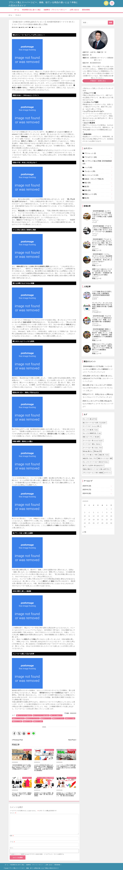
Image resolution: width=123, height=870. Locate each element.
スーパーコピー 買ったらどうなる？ (93, 440)
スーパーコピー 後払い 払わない (92, 444)
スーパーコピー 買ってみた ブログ (92, 447)
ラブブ (94, 299)
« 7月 (84, 532)
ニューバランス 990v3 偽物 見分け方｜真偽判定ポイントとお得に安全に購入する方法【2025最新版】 (66, 767)
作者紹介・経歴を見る (98, 81)
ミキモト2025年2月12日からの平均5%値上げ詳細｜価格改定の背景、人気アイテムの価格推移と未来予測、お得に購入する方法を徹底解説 (44, 767)
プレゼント (36, 27)
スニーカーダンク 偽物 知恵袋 (41, 715)
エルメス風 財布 (89, 123)
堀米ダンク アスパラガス (33, 718)
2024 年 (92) (87, 493)
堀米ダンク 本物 (17, 721)
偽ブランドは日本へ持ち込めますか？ (93, 465)
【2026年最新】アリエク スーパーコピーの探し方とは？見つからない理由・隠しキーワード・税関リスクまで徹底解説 (102, 242)
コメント (13, 813)
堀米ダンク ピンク (46, 718)
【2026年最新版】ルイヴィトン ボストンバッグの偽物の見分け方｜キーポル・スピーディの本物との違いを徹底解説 (102, 214)
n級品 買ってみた (104, 454)
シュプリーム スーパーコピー (94, 111)
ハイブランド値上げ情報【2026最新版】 (45, 778)
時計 (87, 182)
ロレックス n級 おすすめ (90, 419)
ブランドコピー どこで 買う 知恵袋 (93, 472)
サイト (11, 848)
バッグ (88, 167)
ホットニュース (91, 175)
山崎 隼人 (22, 27)
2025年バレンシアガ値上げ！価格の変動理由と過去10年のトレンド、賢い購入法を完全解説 (66, 794)
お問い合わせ (74, 10)
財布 (87, 190)
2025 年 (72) (87, 489)
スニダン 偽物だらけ (57, 715)
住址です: (86, 63)
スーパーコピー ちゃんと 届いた (92, 426)
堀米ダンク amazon (19, 718)
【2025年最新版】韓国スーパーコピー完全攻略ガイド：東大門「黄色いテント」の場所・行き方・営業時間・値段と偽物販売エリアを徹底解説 (102, 332)
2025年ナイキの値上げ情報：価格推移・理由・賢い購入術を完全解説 (43, 794)
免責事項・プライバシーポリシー (55, 10)
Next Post (71, 740)
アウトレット (90, 153)
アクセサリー (49, 750)
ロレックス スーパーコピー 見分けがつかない (96, 462)
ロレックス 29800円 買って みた (92, 433)
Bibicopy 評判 (98, 451)
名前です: (86, 52)
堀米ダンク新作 (28, 721)
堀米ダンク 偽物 (70, 718)
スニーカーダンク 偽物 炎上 (24, 715)
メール (12, 841)
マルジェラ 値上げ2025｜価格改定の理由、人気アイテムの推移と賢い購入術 (22, 794)
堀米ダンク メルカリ (59, 718)
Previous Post (18, 740)
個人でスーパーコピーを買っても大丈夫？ (95, 422)
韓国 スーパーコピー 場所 (105, 458)
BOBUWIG (87, 134)
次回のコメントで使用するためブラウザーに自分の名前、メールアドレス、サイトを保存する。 (38, 854)
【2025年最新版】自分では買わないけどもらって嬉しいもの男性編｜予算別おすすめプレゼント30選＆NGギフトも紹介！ (21, 767)
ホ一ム (16, 10)
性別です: (86, 55)
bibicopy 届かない (88, 451)
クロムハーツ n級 (90, 93)
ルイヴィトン (107, 472)
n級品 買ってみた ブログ (90, 458)
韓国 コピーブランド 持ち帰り (91, 437)
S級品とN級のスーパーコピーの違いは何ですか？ (97, 469)
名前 (12, 835)
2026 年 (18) (87, 486)
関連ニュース (71, 750)
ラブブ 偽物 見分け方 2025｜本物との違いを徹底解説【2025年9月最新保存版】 (102, 293)
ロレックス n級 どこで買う (90, 454)
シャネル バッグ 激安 (91, 102)
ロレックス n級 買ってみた (90, 430)
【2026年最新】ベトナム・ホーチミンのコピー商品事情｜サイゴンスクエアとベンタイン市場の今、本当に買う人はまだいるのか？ (102, 257)
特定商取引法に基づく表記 (31, 10)
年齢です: (100, 52)
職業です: (86, 58)
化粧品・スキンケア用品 (93, 179)
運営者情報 (86, 10)
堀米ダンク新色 (38, 721)
